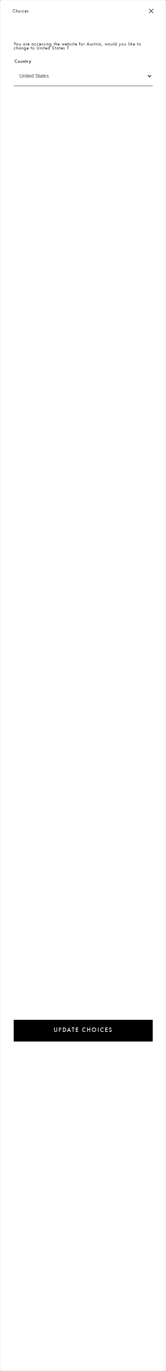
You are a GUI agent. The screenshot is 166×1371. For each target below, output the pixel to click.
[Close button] (151, 11)
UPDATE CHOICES (83, 1030)
